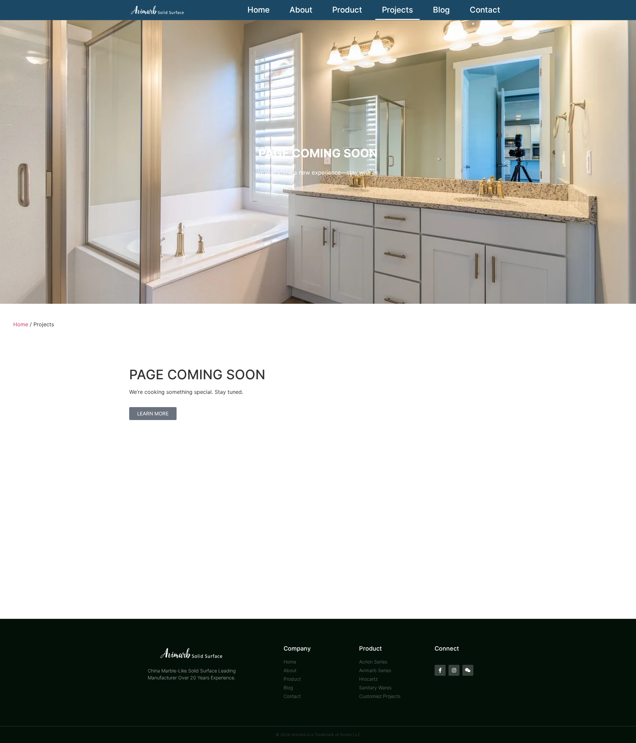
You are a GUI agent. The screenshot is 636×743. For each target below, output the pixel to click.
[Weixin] (467, 670)
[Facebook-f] (440, 670)
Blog (441, 10)
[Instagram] (454, 670)
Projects (397, 10)
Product (347, 10)
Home (258, 10)
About (301, 10)
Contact (485, 10)
